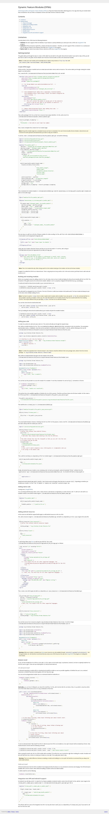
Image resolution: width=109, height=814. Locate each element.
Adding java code (27, 26)
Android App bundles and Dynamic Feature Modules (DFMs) (32, 11)
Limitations (23, 19)
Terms (17, 811)
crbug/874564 (57, 49)
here (33, 541)
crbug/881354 (51, 47)
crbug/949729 (70, 654)
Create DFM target (27, 23)
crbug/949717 (81, 42)
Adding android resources (29, 29)
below (43, 652)
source (106, 811)
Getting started (24, 21)
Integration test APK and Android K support (33, 32)
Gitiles (8, 811)
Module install (26, 31)
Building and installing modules (30, 24)
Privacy (13, 811)
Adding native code (27, 27)
